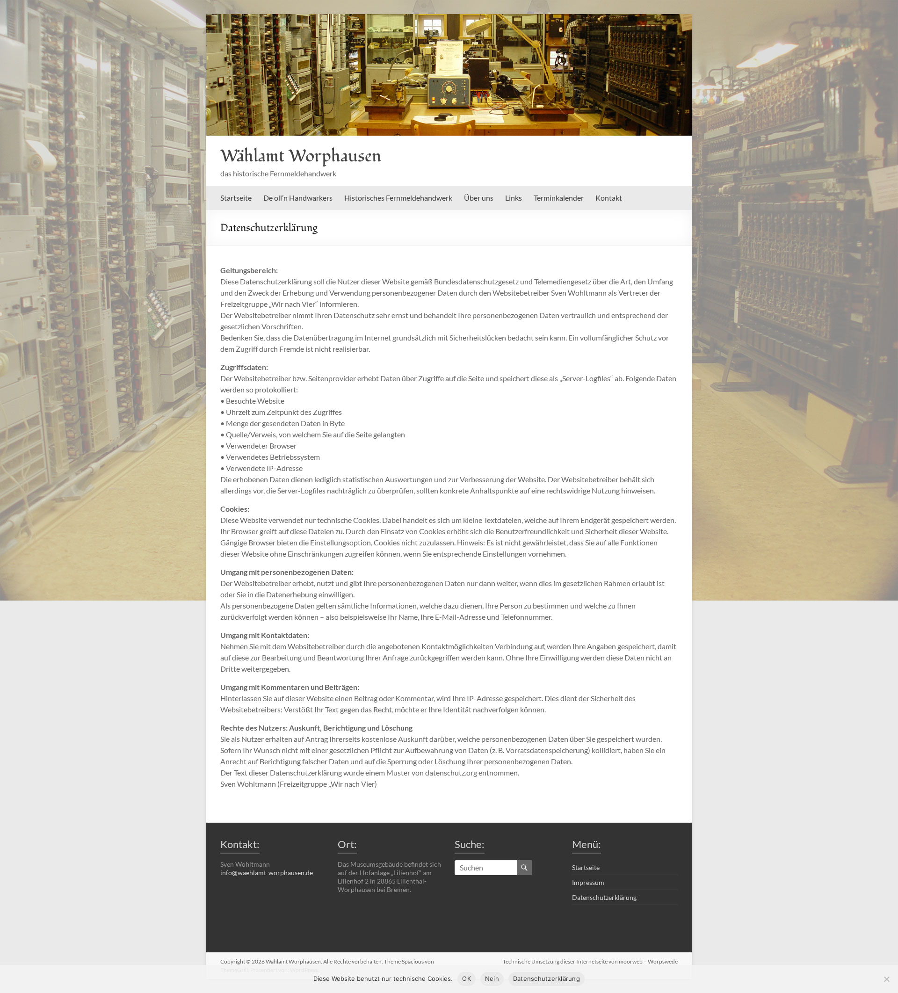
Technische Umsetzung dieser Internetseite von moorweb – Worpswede (590, 961)
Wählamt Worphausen (300, 156)
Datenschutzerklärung (604, 897)
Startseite (236, 197)
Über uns (478, 197)
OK (466, 978)
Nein (492, 978)
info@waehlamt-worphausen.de (266, 873)
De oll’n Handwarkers (298, 197)
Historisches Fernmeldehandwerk (398, 197)
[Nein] (886, 979)
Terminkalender (559, 197)
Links (513, 197)
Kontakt (608, 197)
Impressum (588, 882)
